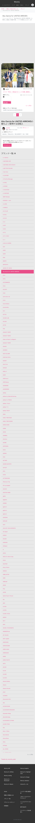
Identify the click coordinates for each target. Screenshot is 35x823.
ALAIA (4, 670)
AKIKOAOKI (5, 642)
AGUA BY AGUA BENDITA (9, 528)
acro (4, 310)
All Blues (5, 745)
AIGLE (4, 553)
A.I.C (4, 221)
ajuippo (4, 617)
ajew (4, 603)
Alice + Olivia (6, 731)
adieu (4, 414)
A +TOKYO (5, 157)
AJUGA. (5, 610)
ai (3, 549)
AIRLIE (4, 585)
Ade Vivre (5, 364)
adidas (4, 392)
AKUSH (4, 667)
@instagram (23, 807)
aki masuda (5, 635)
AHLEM (4, 538)
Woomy (17, 2)
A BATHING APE (7, 161)
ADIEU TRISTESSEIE (8, 421)
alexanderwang (6, 717)
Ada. (4, 328)
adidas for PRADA (7, 400)
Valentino (4, 134)
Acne (4, 300)
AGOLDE (5, 521)
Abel (4, 257)
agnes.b (5, 514)
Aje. (4, 599)
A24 (4, 246)
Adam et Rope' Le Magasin (9, 339)
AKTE (4, 663)
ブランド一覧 (7, 798)
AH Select (5, 531)
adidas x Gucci (6, 403)
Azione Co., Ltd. (24, 784)
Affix (4, 471)
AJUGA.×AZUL (6, 613)
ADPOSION (5, 446)
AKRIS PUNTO (6, 660)
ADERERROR (6, 389)
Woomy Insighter (24, 768)
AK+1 (4, 620)
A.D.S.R (5, 218)
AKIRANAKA (6, 652)
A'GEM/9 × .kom (7, 200)
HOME (2, 9)
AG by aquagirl (6, 485)
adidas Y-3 (5, 407)
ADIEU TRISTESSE (7, 417)
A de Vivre (5, 172)
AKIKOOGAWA (6, 645)
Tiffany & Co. (11, 134)
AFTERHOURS (6, 478)
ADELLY (5, 371)
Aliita (4, 742)
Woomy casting (8, 775)
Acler (4, 293)
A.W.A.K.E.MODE (7, 243)
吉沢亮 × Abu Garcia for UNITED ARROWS (12, 110)
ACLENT (5, 289)
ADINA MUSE (6, 424)
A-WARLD (5, 207)
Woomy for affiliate (9, 772)
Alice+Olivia (6, 738)
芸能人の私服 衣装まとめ (12, 9)
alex (4, 702)
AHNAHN (5, 542)
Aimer (4, 560)
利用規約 (6, 805)
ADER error (5, 378)
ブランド (27, 5)
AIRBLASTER (6, 574)
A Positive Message (8, 179)
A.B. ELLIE (5, 211)
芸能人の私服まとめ (9, 795)
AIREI (4, 578)
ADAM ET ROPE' (7, 335)
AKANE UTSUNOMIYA (8, 628)
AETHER (5, 460)
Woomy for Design (24, 777)
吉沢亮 (7, 89)
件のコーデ (26, 127)
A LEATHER (5, 175)
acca (4, 275)
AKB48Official (6, 631)
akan (4, 624)
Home (5, 791)
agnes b (5, 506)
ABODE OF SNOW (7, 268)
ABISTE (4, 261)
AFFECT (5, 467)
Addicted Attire (6, 357)
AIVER (4, 592)
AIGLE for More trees (8, 556)
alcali (4, 692)
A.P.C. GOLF (6, 236)
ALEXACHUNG (6, 706)
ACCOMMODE (6, 282)
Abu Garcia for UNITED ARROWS (11, 271)
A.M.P (4, 225)
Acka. (4, 286)
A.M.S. (4, 229)
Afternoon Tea (6, 481)
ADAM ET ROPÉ (7, 332)
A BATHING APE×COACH (9, 164)
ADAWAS (5, 350)
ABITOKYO (5, 264)
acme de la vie (6, 296)
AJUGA (4, 606)
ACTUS (4, 314)
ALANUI (5, 677)
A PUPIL (5, 182)
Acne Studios (6, 303)
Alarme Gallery (6, 681)
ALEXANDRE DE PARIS (8, 720)
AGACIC (5, 489)
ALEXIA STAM (6, 724)
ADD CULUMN (6, 353)
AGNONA (5, 517)
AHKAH (4, 535)
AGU (4, 524)
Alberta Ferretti (6, 688)
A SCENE (5, 186)
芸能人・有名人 (20, 5)
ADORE (4, 442)
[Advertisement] (17, 42)
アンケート (7, 145)
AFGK (4, 474)
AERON (5, 453)
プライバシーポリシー (9, 802)
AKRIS (4, 656)
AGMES (5, 503)
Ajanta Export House (8, 595)
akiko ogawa (6, 638)
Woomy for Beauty (8, 784)
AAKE (4, 250)
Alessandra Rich (7, 699)
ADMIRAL (5, 435)
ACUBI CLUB (6, 318)
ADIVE (4, 432)
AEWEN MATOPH (7, 464)
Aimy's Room (6, 567)
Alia (4, 727)
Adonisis (5, 439)
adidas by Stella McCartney (9, 396)
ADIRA (4, 428)
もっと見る (28, 105)
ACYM (4, 325)
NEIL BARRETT (18, 134)
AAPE (4, 253)
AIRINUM (5, 581)
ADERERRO (5, 385)
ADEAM (5, 367)
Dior (24, 134)
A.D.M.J (5, 214)
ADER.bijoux (6, 382)
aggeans (5, 499)
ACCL (4, 278)
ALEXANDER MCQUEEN (9, 709)
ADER (4, 375)
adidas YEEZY (6, 410)
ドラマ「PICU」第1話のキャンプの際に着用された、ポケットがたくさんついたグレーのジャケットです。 (17, 92)
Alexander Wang (7, 713)
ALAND (5, 674)
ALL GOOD (5, 749)
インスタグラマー (6, 5)
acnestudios (6, 307)
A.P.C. (4, 232)
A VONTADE (6, 193)
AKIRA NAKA (6, 649)
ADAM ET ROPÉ (7, 343)
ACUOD (5, 321)
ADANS (5, 346)
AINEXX (5, 571)
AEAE (4, 449)
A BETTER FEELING (8, 168)
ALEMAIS (5, 695)
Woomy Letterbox (24, 780)
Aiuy (4, 588)
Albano (4, 685)
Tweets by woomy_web (8, 759)
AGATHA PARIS (6, 492)
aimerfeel (5, 563)
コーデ (13, 5)
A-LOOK (5, 204)
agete (4, 496)
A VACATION (6, 189)
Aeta (4, 457)
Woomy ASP (7, 768)
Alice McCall (6, 734)
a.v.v (4, 239)
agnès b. (5, 510)
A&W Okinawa (6, 196)
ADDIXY (5, 360)
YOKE (27, 134)
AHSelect (5, 546)
